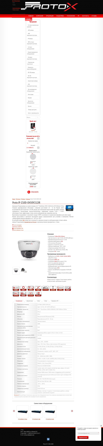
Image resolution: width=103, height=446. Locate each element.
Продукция (49, 16)
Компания (39, 16)
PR (78, 16)
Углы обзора (34, 192)
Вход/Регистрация (16, 1)
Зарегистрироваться (17, 8)
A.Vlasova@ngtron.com (29, 434)
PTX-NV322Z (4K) (50, 419)
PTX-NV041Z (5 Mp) (22, 419)
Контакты (85, 16)
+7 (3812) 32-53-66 (31, 433)
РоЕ (23, 220)
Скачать (33, 130)
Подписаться (83, 437)
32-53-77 (38, 433)
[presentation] (20, 301)
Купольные (28, 199)
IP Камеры (23, 199)
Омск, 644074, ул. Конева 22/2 (30, 431)
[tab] (19, 301)
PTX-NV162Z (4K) (36, 419)
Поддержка (60, 16)
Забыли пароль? (16, 9)
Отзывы (94, 16)
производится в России (30, 222)
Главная (30, 16)
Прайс (28, 19)
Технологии (71, 16)
